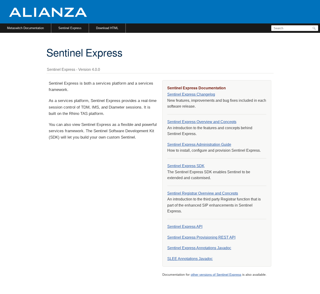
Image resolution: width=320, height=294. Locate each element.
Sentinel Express (70, 28)
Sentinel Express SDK (186, 166)
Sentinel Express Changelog (191, 94)
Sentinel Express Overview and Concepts (201, 122)
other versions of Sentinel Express (216, 274)
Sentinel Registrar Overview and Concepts (202, 193)
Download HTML (107, 28)
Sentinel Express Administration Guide (199, 145)
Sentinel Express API (184, 227)
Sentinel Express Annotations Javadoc (199, 248)
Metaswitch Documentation (25, 28)
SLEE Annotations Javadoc (190, 259)
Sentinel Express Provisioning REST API (201, 237)
